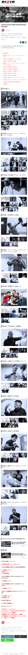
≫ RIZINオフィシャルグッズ (8, 609)
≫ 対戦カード (4, 571)
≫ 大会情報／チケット (6, 570)
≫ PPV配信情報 (5, 573)
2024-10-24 (8, 30)
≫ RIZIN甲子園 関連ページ (7, 603)
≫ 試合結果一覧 (5, 597)
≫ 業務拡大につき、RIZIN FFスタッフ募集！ (12, 614)
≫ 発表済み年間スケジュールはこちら (10, 564)
